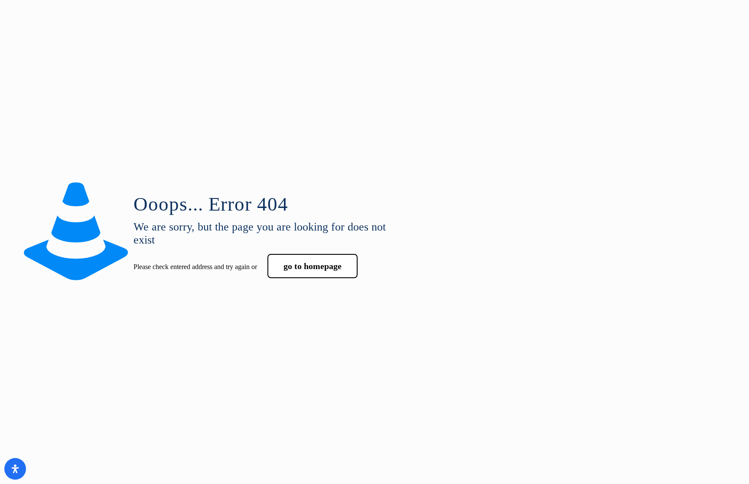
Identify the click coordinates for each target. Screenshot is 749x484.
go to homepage (312, 266)
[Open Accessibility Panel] (15, 469)
